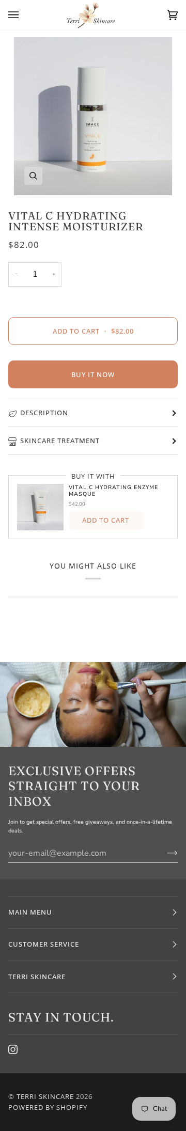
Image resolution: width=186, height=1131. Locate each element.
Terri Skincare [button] (37, 976)
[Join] (164, 853)
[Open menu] (23, 15)
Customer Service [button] (43, 944)
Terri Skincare (45, 1096)
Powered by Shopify (47, 1107)
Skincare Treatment (60, 440)
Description (44, 412)
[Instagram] (13, 1049)
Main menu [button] (30, 912)
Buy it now (93, 374)
